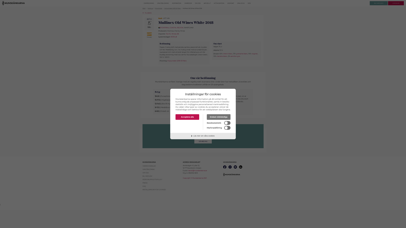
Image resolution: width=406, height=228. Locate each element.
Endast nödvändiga (218, 117)
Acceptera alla (187, 117)
